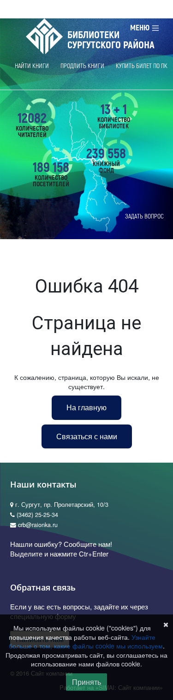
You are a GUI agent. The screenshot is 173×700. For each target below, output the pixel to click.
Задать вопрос (144, 216)
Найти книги (32, 66)
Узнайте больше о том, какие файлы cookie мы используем (86, 641)
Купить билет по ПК (141, 66)
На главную (86, 407)
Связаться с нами (86, 436)
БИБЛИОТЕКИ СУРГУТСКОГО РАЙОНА (111, 40)
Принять (86, 682)
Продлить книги (82, 66)
